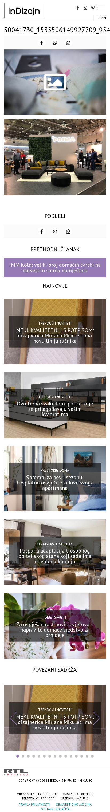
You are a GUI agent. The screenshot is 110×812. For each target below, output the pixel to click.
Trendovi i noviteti (55, 323)
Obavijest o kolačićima (74, 804)
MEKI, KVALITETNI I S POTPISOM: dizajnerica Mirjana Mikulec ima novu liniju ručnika (55, 335)
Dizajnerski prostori (55, 544)
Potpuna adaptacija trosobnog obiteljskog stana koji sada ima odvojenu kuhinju (54, 556)
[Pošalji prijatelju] (68, 43)
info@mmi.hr (83, 794)
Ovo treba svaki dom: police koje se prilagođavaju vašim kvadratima (55, 409)
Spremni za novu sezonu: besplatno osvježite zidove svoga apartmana (55, 482)
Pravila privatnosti (34, 804)
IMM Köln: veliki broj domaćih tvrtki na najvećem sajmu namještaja (55, 267)
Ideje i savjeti (55, 617)
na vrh (100, 770)
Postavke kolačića (55, 809)
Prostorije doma (55, 470)
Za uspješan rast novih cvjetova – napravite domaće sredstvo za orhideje (54, 629)
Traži (102, 18)
